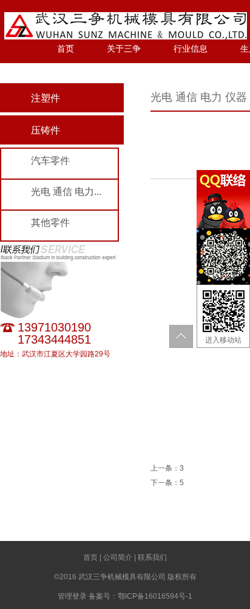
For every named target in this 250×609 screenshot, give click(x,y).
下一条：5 (167, 482)
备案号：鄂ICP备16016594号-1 (140, 596)
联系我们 (152, 557)
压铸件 (45, 130)
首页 (65, 48)
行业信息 (191, 48)
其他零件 (50, 222)
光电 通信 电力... (66, 191)
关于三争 (124, 48)
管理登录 (72, 596)
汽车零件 (50, 160)
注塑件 (45, 98)
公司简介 (117, 557)
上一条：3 (167, 468)
